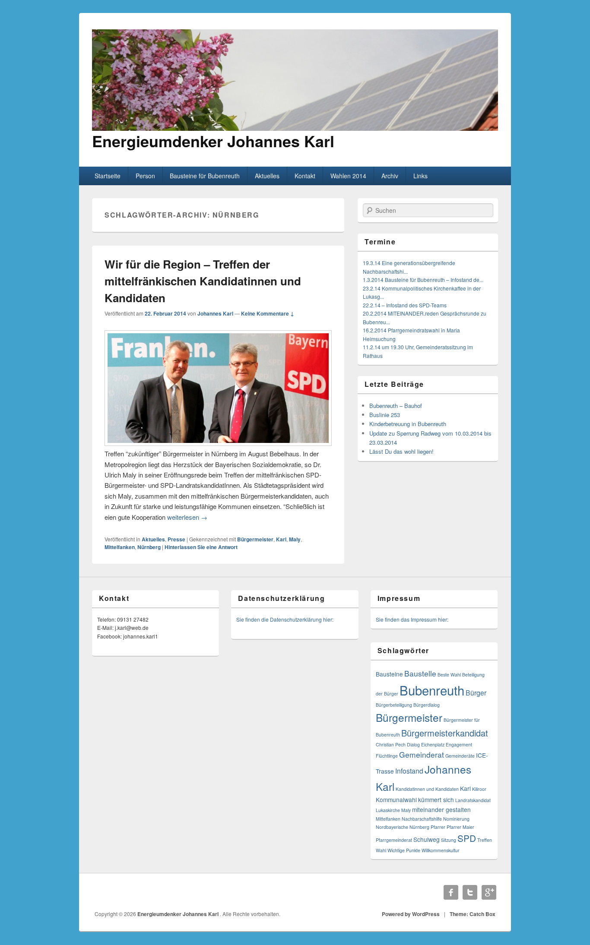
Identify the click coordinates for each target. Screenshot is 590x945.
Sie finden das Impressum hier (411, 619)
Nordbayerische (392, 827)
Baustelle (420, 673)
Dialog (413, 744)
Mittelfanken (120, 547)
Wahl (381, 850)
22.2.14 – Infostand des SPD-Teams (405, 305)
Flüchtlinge (387, 755)
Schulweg (426, 839)
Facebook (451, 892)
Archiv (389, 175)
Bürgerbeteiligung (394, 705)
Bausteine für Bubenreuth (205, 175)
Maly (295, 539)
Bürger (476, 692)
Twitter (470, 892)
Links (420, 175)
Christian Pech (391, 744)
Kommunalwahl (396, 799)
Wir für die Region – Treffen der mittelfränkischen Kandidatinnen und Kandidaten (203, 281)
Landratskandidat (473, 800)
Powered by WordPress (411, 914)
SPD (466, 837)
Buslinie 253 (384, 415)
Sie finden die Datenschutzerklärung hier (284, 619)
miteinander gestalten (441, 809)
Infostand (409, 770)
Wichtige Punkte (403, 850)
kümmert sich (436, 799)
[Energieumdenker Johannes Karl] (295, 128)
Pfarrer (438, 827)
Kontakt (305, 175)
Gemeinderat (421, 754)
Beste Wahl (449, 674)
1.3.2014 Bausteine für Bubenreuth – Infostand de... (423, 279)
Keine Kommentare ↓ (267, 313)
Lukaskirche (388, 810)
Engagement (459, 744)
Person (145, 175)
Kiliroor (479, 789)
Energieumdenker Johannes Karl (213, 141)
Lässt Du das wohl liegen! (401, 451)
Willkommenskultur (441, 850)
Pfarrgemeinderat (394, 840)
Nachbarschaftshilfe (422, 818)
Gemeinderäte (460, 755)
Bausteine (389, 674)
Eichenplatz (432, 744)
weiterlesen (187, 516)
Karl (281, 539)
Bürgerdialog (426, 705)
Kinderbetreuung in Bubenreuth (407, 424)
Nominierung (456, 818)
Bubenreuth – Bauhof (395, 405)
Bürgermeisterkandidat (444, 733)
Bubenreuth (432, 690)
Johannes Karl (215, 313)
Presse (176, 539)
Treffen (484, 840)
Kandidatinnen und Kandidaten (427, 789)
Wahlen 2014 (348, 175)
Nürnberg (149, 547)
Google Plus (489, 892)
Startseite (108, 175)
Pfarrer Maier (460, 827)
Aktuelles (267, 175)
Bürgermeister (255, 539)
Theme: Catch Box (472, 914)
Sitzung (448, 840)
